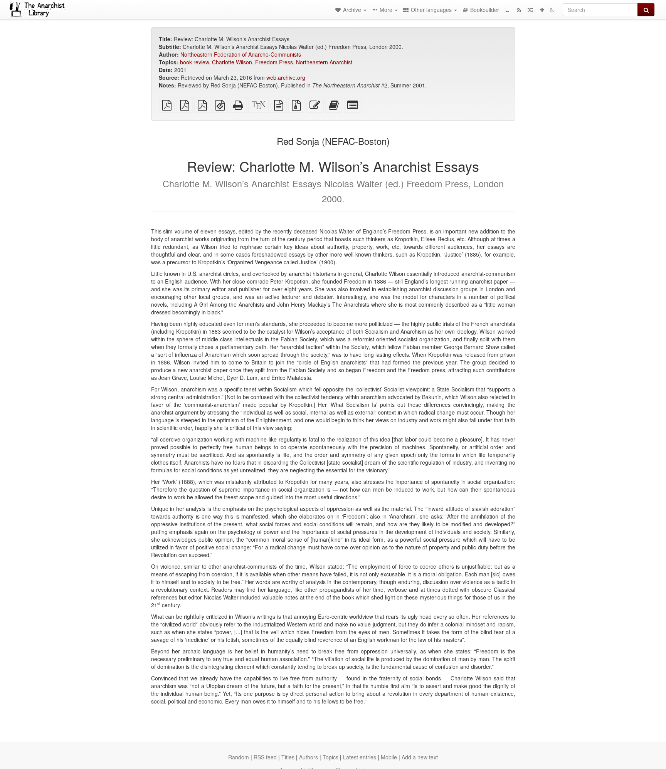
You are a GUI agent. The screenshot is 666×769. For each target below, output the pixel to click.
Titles (287, 757)
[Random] (530, 9)
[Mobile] (507, 9)
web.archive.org (285, 77)
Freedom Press (274, 62)
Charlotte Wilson (232, 62)
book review (194, 62)
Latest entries (359, 757)
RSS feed (265, 757)
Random (238, 757)
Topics (330, 757)
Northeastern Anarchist (324, 62)
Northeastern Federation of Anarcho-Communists (240, 54)
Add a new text (420, 757)
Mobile (389, 757)
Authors (308, 757)
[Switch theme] (552, 9)
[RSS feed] (519, 9)
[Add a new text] (542, 9)
